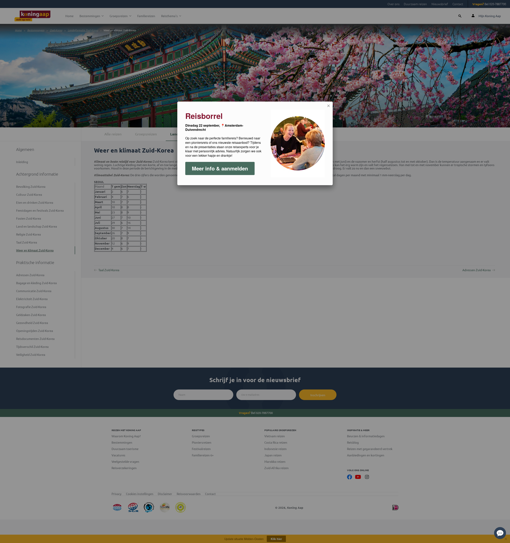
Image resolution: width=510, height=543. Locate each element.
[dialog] (255, 143)
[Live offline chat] (500, 533)
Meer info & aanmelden (220, 168)
